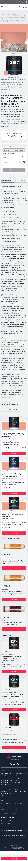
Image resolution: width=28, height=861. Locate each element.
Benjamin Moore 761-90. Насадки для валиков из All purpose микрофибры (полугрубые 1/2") (12, 561)
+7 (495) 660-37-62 (6, 820)
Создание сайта (14, 845)
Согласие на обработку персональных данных (14, 848)
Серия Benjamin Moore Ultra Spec (11, 409)
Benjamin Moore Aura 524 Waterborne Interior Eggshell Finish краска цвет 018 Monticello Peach (13, 434)
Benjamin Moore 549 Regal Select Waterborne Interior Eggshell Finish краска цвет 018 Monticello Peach (13, 474)
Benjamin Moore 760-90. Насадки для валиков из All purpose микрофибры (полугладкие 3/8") (12, 593)
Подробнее (14, 453)
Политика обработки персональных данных (13, 847)
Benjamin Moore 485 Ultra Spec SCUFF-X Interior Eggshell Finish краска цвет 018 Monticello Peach (13, 514)
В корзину (15, 170)
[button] (12, 53)
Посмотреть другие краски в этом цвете (14, 30)
